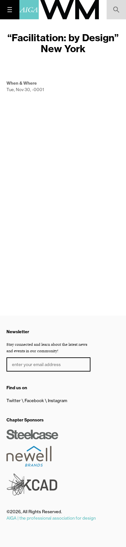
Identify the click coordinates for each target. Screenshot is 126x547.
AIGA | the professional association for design (51, 518)
